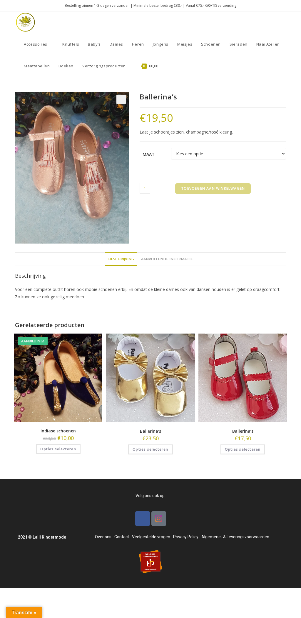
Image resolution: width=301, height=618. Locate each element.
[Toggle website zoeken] (168, 66)
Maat (149, 154)
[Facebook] (142, 518)
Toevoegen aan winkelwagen (213, 188)
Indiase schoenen (58, 431)
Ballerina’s (150, 431)
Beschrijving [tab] (121, 258)
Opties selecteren (58, 449)
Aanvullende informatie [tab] (167, 258)
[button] (121, 99)
